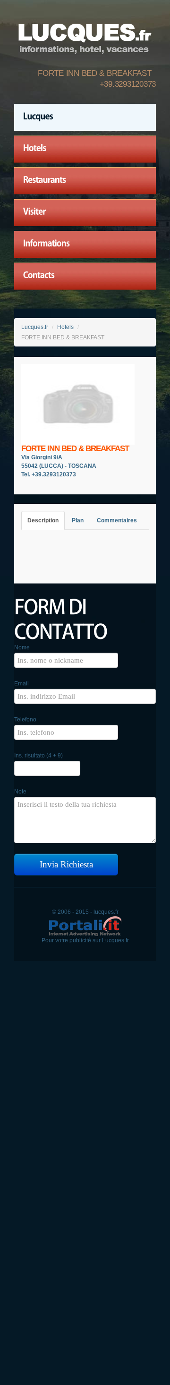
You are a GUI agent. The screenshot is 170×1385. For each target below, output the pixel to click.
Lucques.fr (34, 327)
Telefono (25, 719)
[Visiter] (85, 213)
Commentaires (117, 520)
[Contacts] (85, 276)
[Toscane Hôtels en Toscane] (85, 36)
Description (43, 520)
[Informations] (85, 244)
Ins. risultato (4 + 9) (38, 755)
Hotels (65, 327)
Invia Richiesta (66, 864)
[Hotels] (85, 149)
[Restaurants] (85, 181)
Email (21, 683)
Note (20, 791)
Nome (22, 647)
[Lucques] (85, 117)
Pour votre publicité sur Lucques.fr (85, 940)
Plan (78, 520)
